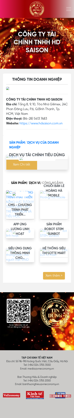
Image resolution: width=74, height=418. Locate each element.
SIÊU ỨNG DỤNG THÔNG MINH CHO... (20, 253)
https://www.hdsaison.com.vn (41, 123)
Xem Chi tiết (21, 164)
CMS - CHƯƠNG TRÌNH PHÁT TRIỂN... (20, 210)
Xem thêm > (54, 275)
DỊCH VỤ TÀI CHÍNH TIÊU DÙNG (37, 155)
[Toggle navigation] (67, 9)
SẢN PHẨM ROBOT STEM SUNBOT (54, 229)
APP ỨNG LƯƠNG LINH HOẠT (20, 229)
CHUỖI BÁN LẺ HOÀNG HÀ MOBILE (54, 191)
